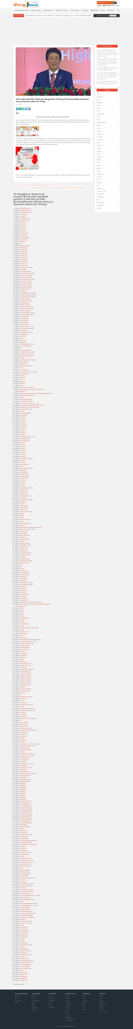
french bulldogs (24, 876)
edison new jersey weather (26, 308)
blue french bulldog (24, 907)
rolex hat (22, 856)
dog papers (22, 661)
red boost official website (26, 401)
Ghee (21, 466)
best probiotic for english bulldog (28, 718)
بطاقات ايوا (22, 698)
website (22, 568)
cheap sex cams (24, 490)
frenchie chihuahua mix (26, 858)
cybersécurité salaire (25, 555)
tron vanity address (25, 966)
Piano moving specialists (26, 365)
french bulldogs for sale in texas (28, 710)
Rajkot (98, 185)
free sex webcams (24, 649)
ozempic (22, 541)
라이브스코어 (23, 716)
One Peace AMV (24, 507)
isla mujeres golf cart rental (27, 326)
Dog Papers (23, 783)
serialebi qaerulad (24, 464)
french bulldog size (24, 302)
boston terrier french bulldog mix (28, 773)
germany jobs (23, 590)
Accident (99, 94)
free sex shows (23, 598)
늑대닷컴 (22, 503)
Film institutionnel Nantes (26, 582)
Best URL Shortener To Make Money (29, 627)
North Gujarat (48, 10)
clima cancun (23, 881)
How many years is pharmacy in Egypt (29, 407)
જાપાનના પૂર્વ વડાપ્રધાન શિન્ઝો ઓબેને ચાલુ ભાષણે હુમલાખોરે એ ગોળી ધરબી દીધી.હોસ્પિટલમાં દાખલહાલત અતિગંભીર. (38, 185)
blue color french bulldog (26, 834)
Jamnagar (99, 148)
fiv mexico (22, 887)
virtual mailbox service (25, 968)
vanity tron (23, 956)
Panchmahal (35, 1009)
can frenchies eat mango (26, 300)
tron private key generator (26, 960)
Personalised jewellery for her (27, 314)
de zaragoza (23, 637)
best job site (23, 588)
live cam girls (23, 596)
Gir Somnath (100, 139)
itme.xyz (22, 616)
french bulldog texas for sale (27, 312)
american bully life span (26, 921)
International (94, 10)
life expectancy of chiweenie (27, 917)
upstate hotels (23, 533)
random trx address (25, 958)
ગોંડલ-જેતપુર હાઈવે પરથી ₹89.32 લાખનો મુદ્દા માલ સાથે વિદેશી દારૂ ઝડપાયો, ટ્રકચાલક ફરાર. (107, 82)
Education (99, 131)
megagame (22, 537)
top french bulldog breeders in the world (30, 895)
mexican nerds (23, 832)
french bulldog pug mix (25, 775)
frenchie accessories (25, 304)
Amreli (98, 99)
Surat (98, 199)
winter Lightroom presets (26, 468)
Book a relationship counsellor (27, 529)
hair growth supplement (26, 399)
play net (22, 706)
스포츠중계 (23, 714)
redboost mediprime (25, 245)
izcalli (21, 635)
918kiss (22, 515)
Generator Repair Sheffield (27, 488)
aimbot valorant (24, 726)
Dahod (33, 1002)
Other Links (110, 10)
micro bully (22, 879)
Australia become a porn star (27, 387)
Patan (50, 1004)
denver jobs (23, 586)
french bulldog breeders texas (27, 436)
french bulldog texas (25, 440)
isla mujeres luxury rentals (26, 704)
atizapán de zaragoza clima (27, 669)
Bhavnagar (99, 108)
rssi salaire (22, 556)
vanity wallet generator (26, 964)
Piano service (23, 363)
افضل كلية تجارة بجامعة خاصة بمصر (28, 371)
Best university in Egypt (26, 277)
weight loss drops (24, 539)
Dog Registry (23, 777)
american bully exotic (25, 271)
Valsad (84, 1009)
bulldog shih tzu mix (25, 771)
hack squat (22, 216)
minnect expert (24, 850)
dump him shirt (23, 734)
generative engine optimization (28, 878)
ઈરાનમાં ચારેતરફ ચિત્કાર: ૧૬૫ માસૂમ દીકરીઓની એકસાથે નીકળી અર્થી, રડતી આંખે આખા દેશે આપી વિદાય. (87, 15)
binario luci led (23, 214)
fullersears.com (24, 492)
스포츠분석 (23, 712)
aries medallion (24, 330)
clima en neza (23, 667)
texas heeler (23, 657)
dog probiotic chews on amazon (28, 746)
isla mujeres (23, 291)
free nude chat (23, 655)
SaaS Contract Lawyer (25, 545)
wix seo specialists (24, 931)
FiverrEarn (22, 375)
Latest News (99, 156)
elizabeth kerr (23, 736)
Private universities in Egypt (27, 279)
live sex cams (23, 425)
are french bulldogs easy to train (28, 295)
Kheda (33, 1004)
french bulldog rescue (25, 685)
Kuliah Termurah (24, 478)
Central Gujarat (36, 10)
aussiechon (23, 919)
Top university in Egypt (25, 275)
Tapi (83, 1007)
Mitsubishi (22, 692)
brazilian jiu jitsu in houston (27, 763)
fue (21, 348)
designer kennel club (25, 909)
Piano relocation (24, 362)
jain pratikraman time (25, 950)
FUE (21, 367)
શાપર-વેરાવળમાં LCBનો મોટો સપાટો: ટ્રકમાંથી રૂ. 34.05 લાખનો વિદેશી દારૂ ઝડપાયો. (106, 69)
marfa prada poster (25, 854)
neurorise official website (26, 409)
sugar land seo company (26, 801)
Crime (98, 119)
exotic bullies (23, 824)
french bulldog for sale (25, 663)
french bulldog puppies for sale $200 (29, 905)
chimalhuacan (23, 633)
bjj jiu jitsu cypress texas (26, 767)
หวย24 (21, 517)
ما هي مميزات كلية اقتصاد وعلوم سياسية (29, 403)
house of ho (23, 740)
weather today (23, 249)
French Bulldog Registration (27, 899)
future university (24, 318)
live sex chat (23, 653)
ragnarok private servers (26, 923)
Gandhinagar (100, 136)
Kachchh (99, 154)
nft (20, 720)
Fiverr (21, 338)
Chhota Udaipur (35, 1000)
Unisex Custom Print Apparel (27, 395)
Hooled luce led (24, 232)
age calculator (23, 952)
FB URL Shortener (24, 618)
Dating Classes (24, 531)
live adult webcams (25, 645)
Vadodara (99, 208)
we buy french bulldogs (25, 749)
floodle (21, 659)
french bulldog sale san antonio (27, 360)
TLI (21, 243)
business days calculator (26, 945)
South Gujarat (75, 10)
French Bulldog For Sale (26, 842)
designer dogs (23, 724)
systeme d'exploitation (25, 553)
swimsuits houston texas (26, 852)
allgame (22, 513)
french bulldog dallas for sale (27, 344)
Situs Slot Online (24, 474)
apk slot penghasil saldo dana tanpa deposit (31, 527)
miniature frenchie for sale (26, 306)
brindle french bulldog (25, 310)
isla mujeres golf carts (25, 289)
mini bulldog (23, 269)
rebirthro (22, 941)
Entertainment (100, 134)
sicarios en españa (24, 543)
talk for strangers (24, 574)
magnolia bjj (23, 830)
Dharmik (99, 125)
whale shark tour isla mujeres (27, 273)
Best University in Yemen (26, 458)
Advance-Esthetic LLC (25, 237)
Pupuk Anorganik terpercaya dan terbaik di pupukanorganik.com (36, 393)
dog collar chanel (24, 631)
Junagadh (99, 151)
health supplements (25, 535)
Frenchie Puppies (24, 836)
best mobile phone (24, 316)
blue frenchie (23, 342)
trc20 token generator (25, 962)
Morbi (98, 162)
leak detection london (25, 523)
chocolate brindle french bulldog (28, 293)
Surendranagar (100, 202)
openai (21, 901)
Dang (84, 998)
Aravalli (50, 995)
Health (98, 142)
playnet (22, 828)
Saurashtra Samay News (21, 10)
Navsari (98, 171)
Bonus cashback (24, 505)
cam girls (22, 939)
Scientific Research (25, 476)
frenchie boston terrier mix (26, 860)
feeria (21, 868)
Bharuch (99, 105)
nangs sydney (23, 509)
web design (23, 470)
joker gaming (23, 580)
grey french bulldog (25, 826)
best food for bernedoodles (26, 891)
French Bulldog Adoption (26, 809)
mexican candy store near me (27, 753)
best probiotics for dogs (26, 495)
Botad (98, 111)
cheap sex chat (23, 937)
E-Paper (102, 10)
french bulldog (23, 259)
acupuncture (23, 846)
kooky (21, 970)
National (85, 10)
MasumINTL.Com (24, 623)
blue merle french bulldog (26, 267)
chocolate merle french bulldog (27, 297)
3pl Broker (22, 241)
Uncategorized (100, 205)
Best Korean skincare (25, 519)
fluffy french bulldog (25, 299)
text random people (25, 572)
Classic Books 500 (24, 373)
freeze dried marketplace (26, 499)
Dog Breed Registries (25, 779)
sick (21, 694)
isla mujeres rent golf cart (26, 332)
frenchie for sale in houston (27, 643)
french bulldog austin (25, 438)
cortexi (22, 411)
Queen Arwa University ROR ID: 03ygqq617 (31, 602)
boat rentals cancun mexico (27, 708)
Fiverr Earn (23, 222)
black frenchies (24, 732)
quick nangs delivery (25, 558)
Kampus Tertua (24, 600)
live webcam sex (24, 935)
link (21, 566)
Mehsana (99, 159)
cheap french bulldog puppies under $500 (30, 639)
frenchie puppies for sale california (28, 641)
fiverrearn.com (23, 233)
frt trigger (22, 501)
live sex (22, 700)
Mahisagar (34, 1007)
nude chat (22, 651)
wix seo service (24, 927)
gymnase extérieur (24, 218)
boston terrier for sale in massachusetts (30, 744)
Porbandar (99, 182)
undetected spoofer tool (26, 728)
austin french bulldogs (25, 346)
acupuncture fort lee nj (25, 665)
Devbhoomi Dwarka (101, 122)
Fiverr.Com (22, 336)
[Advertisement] (66, 31)
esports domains (24, 722)
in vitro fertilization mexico (27, 883)
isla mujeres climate (25, 893)
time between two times (26, 954)
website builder (24, 472)
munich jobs (23, 592)
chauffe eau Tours (24, 562)
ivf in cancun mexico (25, 690)
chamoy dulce (23, 769)
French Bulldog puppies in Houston (28, 903)
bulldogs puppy (23, 334)
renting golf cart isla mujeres (27, 352)
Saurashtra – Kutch (62, 10)
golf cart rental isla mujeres (27, 328)
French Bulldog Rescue (25, 805)
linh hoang (22, 686)
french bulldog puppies (25, 350)
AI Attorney (23, 525)
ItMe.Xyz (22, 614)
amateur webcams (24, 594)
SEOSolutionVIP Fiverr (25, 208)
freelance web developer (26, 511)
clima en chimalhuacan (25, 681)
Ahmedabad (99, 96)
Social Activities (100, 194)
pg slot (21, 521)
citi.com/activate (24, 369)
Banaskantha (100, 102)
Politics (98, 179)
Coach (21, 385)
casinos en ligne (24, 943)
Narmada (99, 165)
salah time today (24, 948)
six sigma (22, 358)
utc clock (22, 946)
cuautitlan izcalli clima (25, 671)
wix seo (22, 925)
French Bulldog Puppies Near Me (28, 840)
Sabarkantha (100, 188)
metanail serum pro (25, 220)
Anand (33, 998)
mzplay (22, 629)
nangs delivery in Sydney (26, 560)
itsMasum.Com (24, 547)
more (21, 564)
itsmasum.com (23, 570)
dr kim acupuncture (25, 748)
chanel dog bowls (24, 759)
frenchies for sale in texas (26, 696)
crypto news (23, 761)
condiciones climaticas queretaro (28, 730)
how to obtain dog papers (26, 911)
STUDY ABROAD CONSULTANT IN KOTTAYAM (32, 405)
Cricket (98, 116)
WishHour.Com (24, 972)
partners (22, 397)
